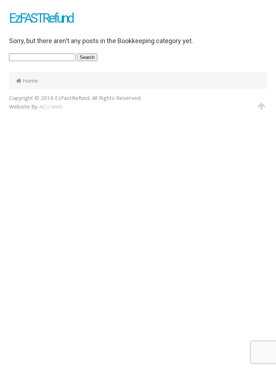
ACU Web (51, 106)
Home (29, 80)
